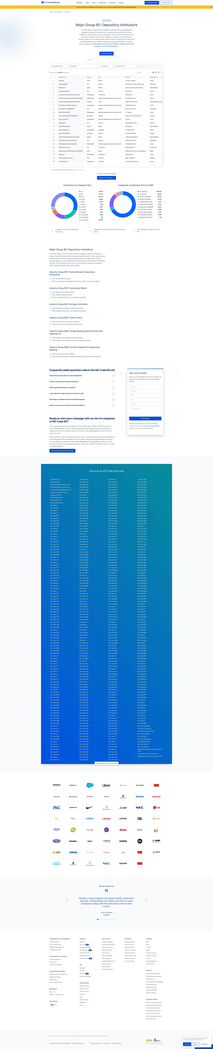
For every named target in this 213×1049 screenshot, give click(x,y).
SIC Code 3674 (83, 526)
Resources (102, 2)
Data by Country (129, 944)
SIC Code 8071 (142, 593)
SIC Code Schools (143, 744)
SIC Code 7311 (113, 752)
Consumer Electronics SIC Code (59, 487)
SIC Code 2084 (54, 648)
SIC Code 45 (83, 630)
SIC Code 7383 (142, 518)
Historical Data (106, 964)
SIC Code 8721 (142, 669)
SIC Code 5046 (83, 713)
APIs (94, 2)
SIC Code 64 (112, 692)
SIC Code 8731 (142, 671)
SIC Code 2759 (54, 687)
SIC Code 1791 (54, 617)
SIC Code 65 (112, 697)
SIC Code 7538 (142, 531)
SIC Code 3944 (83, 578)
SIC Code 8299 (142, 617)
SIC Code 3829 (83, 562)
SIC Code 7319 (113, 754)
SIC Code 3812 (83, 552)
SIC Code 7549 (142, 539)
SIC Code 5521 (113, 578)
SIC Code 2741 (54, 682)
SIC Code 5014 (83, 689)
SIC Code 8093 (142, 599)
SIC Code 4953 (83, 676)
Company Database (107, 942)
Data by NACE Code (130, 955)
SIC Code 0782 (54, 523)
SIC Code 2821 (54, 697)
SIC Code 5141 (113, 492)
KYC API (82, 971)
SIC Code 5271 (113, 536)
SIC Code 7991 (142, 565)
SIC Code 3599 (83, 518)
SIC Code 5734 (113, 619)
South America (84, 999)
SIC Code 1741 (54, 601)
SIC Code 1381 (54, 547)
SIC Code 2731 (54, 679)
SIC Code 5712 (113, 609)
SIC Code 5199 (113, 523)
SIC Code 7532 (142, 528)
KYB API (82, 973)
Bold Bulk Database (85, 947)
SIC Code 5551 (113, 586)
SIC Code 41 (83, 591)
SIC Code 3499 (83, 492)
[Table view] (153, 72)
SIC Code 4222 (83, 614)
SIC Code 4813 (83, 656)
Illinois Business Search (153, 1013)
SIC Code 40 (83, 588)
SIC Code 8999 (142, 697)
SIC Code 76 (141, 541)
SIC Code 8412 (142, 638)
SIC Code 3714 (83, 539)
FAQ (147, 942)
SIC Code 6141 (113, 658)
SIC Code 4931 (83, 669)
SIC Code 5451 (113, 565)
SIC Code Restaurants (144, 741)
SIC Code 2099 (54, 653)
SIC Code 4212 (83, 604)
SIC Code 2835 (54, 705)
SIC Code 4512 (83, 632)
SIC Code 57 (112, 606)
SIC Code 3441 (54, 759)
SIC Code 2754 (54, 684)
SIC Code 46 (83, 638)
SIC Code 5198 (113, 521)
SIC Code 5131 (113, 490)
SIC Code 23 (54, 661)
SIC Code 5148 (113, 495)
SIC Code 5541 (113, 583)
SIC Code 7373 (142, 500)
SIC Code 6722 (113, 723)
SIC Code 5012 (83, 684)
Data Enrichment (107, 950)
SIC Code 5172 (113, 508)
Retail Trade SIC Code (56, 503)
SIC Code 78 (141, 547)
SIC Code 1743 (54, 604)
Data (87, 2)
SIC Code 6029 (113, 650)
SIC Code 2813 (54, 692)
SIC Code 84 (141, 635)
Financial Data (106, 966)
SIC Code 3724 (83, 544)
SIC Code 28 (54, 689)
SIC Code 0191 (54, 508)
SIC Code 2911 (54, 728)
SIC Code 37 (83, 534)
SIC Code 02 (54, 510)
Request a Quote (151, 993)
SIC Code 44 (83, 625)
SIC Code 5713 (113, 612)
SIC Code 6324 (113, 687)
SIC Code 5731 (113, 617)
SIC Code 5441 (113, 562)
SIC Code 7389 (142, 523)
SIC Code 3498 (83, 490)
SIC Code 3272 (54, 747)
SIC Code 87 (141, 661)
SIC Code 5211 (113, 528)
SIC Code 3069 (54, 736)
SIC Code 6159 (113, 661)
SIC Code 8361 (142, 630)
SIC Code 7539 (142, 534)
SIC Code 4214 (83, 609)
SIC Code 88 (141, 692)
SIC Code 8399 (142, 632)
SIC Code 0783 (54, 526)
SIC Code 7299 (113, 747)
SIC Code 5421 (113, 557)
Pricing (121, 2)
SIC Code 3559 (83, 510)
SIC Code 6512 (113, 700)
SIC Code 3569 (83, 513)
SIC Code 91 (141, 702)
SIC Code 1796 (54, 625)
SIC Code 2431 (54, 669)
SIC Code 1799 (54, 627)
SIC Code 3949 (83, 580)
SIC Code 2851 (54, 718)
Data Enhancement (107, 947)
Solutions (79, 2)
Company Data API (107, 969)
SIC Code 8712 (142, 666)
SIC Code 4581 (83, 635)
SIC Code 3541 (83, 508)
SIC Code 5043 (83, 708)
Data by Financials (130, 950)
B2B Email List (150, 979)
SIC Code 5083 (83, 741)
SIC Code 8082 (142, 596)
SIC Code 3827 (83, 560)
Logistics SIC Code (55, 495)
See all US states (151, 1019)
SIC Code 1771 (54, 614)
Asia (81, 997)
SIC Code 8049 (142, 583)
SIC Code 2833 (54, 700)
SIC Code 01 (53, 505)
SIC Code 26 (54, 674)
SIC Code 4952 (83, 674)
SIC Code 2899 (54, 723)
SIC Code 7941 (142, 562)
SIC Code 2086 (54, 650)
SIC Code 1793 (54, 619)
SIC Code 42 (83, 601)
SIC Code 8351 (142, 627)
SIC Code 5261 (113, 534)
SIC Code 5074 (83, 734)
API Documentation (85, 976)
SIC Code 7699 (142, 544)
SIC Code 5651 (113, 601)
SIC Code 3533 (83, 503)
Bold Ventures (84, 958)
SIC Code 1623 (54, 586)
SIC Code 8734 (142, 679)
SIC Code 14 (54, 557)
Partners (148, 958)
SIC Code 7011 (113, 739)
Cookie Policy (156, 426)
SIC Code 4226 (83, 619)
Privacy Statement (151, 961)
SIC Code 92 (141, 708)
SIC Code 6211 (113, 671)
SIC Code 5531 (113, 580)
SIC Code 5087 (83, 749)
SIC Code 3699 (83, 531)
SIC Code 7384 (142, 521)
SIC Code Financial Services (146, 731)
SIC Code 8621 (142, 648)
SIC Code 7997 (142, 567)
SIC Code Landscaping (144, 739)
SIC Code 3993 (83, 583)
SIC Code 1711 (54, 593)
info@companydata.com (57, 947)
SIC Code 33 (54, 752)
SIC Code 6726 (113, 726)
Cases (148, 950)
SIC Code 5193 (113, 518)
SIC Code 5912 (113, 632)
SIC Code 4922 (83, 666)
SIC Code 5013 (83, 687)
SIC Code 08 (54, 528)
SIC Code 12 (53, 536)
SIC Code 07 (54, 513)
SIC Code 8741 (142, 682)
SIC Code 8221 (142, 614)
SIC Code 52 (112, 526)
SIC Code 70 (112, 736)
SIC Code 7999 (142, 570)
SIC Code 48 (83, 650)
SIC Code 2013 (54, 635)
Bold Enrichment (84, 953)
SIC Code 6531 (113, 710)
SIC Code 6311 (113, 679)
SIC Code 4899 (83, 658)
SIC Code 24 (54, 666)
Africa (81, 1005)
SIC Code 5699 (113, 604)
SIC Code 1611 (54, 583)
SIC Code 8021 (142, 578)
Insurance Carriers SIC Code (58, 492)
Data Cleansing (106, 958)
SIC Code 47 (83, 640)
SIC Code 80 (141, 573)
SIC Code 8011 (142, 575)
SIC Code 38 (83, 549)
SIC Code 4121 (83, 599)
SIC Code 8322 (142, 622)
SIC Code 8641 (142, 653)
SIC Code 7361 (142, 487)
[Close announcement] (211, 7)
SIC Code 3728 (83, 547)
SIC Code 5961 (113, 638)
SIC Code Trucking (143, 747)
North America (84, 989)
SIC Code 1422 (54, 560)
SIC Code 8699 (142, 658)
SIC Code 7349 (142, 479)
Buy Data (112, 2)
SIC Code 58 (112, 622)
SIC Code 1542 (54, 578)
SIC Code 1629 (54, 588)
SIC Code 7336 (113, 759)
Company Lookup (151, 955)
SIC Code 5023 (83, 697)
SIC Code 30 (54, 734)
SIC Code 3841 (83, 565)
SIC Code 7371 (142, 492)
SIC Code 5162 (113, 500)
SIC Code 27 (54, 676)
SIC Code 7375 (142, 505)
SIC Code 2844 (54, 715)
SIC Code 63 (112, 676)
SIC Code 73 (112, 749)
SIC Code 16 (53, 580)
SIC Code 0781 (54, 521)
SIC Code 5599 (113, 591)
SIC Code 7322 (113, 757)
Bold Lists (82, 942)
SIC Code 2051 (54, 645)
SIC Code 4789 (83, 648)
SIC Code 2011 (54, 632)
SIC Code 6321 (113, 682)
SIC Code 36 (83, 521)
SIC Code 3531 (83, 500)
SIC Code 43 (83, 622)
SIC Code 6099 (113, 653)
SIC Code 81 (141, 604)
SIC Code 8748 (142, 689)
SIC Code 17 (53, 591)
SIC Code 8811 (142, 695)
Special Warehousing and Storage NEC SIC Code (150, 750)
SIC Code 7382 (142, 516)
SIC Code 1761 (54, 612)
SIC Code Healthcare (144, 734)
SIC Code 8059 (142, 588)
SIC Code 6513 (113, 702)
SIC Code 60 (112, 645)
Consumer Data (129, 961)
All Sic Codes (58, 12)
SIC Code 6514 (113, 705)
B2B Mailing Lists (151, 987)
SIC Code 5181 (113, 510)
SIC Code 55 (112, 573)
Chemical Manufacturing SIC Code (60, 484)
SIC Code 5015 (83, 692)
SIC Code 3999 (83, 586)
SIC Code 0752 (54, 518)
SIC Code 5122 (113, 487)
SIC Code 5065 (83, 728)
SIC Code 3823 (83, 554)
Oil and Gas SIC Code (56, 497)
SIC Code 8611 (142, 645)
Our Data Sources (151, 953)
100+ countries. (94, 441)
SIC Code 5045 (83, 710)
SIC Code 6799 (113, 734)
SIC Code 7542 (142, 536)
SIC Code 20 (54, 630)
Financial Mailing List (111, 46)
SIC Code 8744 (142, 687)
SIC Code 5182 (113, 513)
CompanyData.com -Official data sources (64, 169)
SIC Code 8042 (142, 580)
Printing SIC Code (55, 500)
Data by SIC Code (130, 953)
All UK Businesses (151, 984)
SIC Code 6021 (113, 648)
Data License (105, 953)
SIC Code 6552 (113, 713)
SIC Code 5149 (113, 497)
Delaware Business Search (154, 1005)
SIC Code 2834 (54, 702)
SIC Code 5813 (113, 627)
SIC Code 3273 (54, 749)
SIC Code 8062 (142, 591)
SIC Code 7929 (142, 560)
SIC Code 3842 (83, 567)
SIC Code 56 (112, 593)
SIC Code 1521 (54, 565)
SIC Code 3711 (83, 536)
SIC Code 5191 (113, 516)
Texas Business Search (153, 1008)
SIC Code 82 (141, 609)
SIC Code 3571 (83, 516)
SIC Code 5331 (113, 547)
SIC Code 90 (141, 700)
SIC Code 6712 (113, 718)
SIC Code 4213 (83, 606)
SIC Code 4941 (83, 671)
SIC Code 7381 (142, 513)
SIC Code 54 (112, 552)
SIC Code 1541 (54, 575)
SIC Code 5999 (113, 643)
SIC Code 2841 (54, 710)
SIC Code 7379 (142, 510)
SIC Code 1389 (54, 554)
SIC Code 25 (54, 671)
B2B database (94, 431)
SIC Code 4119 (83, 596)
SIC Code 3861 (83, 573)
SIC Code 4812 (83, 653)
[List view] (159, 72)
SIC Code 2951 (54, 731)
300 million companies (79, 441)
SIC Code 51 (112, 479)
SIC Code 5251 (113, 531)
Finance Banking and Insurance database (105, 44)
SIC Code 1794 (54, 622)
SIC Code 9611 (142, 718)
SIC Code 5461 (113, 567)
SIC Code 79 (141, 552)
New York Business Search (154, 1016)
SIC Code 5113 (113, 484)
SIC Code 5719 (113, 614)
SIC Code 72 (112, 741)
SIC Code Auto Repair (144, 726)
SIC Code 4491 (83, 627)
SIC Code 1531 (54, 573)
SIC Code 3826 (83, 557)
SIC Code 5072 (83, 731)
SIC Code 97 (141, 721)
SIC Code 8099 (142, 601)
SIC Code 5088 (83, 752)
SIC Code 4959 (83, 679)
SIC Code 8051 (142, 586)
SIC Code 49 (83, 661)
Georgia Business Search (153, 1010)
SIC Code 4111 (83, 593)
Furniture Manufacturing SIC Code (60, 490)
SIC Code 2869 (54, 721)
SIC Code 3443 (83, 479)
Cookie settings (116, 1043)
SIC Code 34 (54, 757)
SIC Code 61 (112, 656)
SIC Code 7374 (142, 503)
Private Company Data (108, 944)
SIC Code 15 (53, 562)
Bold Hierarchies (85, 955)
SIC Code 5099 (83, 759)
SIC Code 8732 (142, 674)
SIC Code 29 (54, 726)
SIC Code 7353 (142, 482)
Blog (147, 944)
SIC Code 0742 (54, 516)
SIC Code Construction (144, 728)
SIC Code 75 (141, 526)
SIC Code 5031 (83, 700)
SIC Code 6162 (113, 663)
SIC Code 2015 (54, 640)
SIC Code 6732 (113, 728)
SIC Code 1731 (54, 599)
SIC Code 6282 (113, 674)
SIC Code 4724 (83, 643)
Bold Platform (84, 950)
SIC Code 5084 (83, 744)
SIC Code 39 (83, 575)
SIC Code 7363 (142, 490)
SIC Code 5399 (113, 549)
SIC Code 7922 (142, 557)
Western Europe (84, 986)
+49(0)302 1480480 (55, 965)
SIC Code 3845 (83, 570)
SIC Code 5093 (83, 757)
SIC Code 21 (53, 656)
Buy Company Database (153, 973)
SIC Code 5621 (113, 599)
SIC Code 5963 (113, 640)
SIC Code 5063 (83, 726)
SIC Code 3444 (84, 482)
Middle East (83, 1002)
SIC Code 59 (112, 630)
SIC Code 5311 (113, 544)
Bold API (82, 944)
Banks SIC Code (55, 482)
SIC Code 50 (83, 682)
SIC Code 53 (112, 541)
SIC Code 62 (112, 669)
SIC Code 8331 (142, 625)
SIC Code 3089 (54, 739)
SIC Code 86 (141, 643)
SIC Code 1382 (54, 552)
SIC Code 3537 (83, 505)
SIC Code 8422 (142, 640)
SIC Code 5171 (113, 505)
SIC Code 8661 (142, 656)
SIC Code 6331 (113, 689)
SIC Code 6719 (113, 721)
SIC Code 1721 (54, 596)
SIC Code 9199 (142, 705)
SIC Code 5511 (113, 575)
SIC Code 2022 (54, 643)
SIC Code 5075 (83, 736)
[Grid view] (156, 72)
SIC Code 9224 (142, 710)
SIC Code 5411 (113, 554)
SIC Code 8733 (142, 676)
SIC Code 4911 (83, 663)
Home (51, 12)
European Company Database (154, 982)
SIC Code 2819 (54, 695)
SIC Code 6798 (113, 731)
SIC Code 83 (141, 619)
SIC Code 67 (112, 715)
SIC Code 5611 (113, 596)
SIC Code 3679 (83, 528)
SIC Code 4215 (83, 612)
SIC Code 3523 (83, 497)
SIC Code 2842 (54, 713)
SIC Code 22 (54, 658)
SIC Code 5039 (83, 705)
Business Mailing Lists (108, 961)
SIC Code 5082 (83, 739)
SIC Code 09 (54, 531)
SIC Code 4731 (83, 645)
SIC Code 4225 (83, 617)
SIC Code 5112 (113, 482)
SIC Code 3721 (83, 541)
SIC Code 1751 (54, 606)
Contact (148, 947)
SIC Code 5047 (83, 715)
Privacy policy (146, 426)
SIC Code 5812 (113, 625)
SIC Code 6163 (113, 666)
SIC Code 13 (53, 539)
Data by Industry (129, 947)
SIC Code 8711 (142, 663)
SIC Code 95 (141, 715)
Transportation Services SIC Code (148, 754)
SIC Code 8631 (142, 650)
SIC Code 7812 (142, 549)
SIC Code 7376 (142, 508)
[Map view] (161, 72)
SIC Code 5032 (83, 702)
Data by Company (130, 958)
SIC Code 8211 (142, 612)
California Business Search (154, 1002)
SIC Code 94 (141, 713)
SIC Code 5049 (83, 721)
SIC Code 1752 (54, 609)
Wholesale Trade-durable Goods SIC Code (150, 756)
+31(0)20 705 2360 (55, 950)
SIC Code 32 (54, 744)
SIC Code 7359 (142, 484)
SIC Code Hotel (142, 736)
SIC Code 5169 (113, 503)
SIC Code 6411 (113, 695)
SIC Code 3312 (54, 754)
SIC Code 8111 (142, 606)
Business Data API (107, 955)
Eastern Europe (84, 991)
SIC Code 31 (53, 741)
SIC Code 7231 (113, 744)
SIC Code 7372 (142, 497)
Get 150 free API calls (130, 7)
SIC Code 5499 (113, 570)
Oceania (82, 994)
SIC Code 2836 (54, 708)
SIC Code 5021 (83, 695)
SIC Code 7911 (142, 554)
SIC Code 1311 (54, 541)
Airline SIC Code (55, 479)
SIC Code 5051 (83, 723)
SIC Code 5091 (83, 754)
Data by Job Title (130, 942)
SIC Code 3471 (83, 484)
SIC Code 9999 (142, 723)
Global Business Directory (153, 976)
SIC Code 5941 (113, 635)
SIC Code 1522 (54, 570)
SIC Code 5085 (83, 747)
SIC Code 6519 (113, 708)
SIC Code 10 (53, 534)
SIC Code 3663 (83, 523)
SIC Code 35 (83, 495)
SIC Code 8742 (142, 684)
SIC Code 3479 (83, 487)
